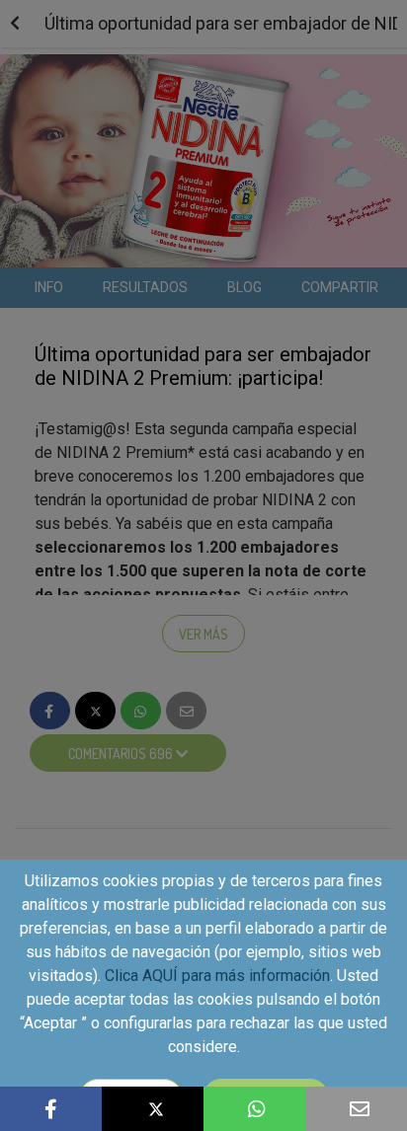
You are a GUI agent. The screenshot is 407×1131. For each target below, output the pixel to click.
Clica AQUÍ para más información (217, 975)
